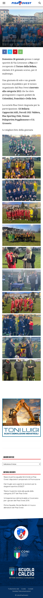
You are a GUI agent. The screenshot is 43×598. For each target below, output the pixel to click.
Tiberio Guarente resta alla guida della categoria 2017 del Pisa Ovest (18, 492)
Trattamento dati (13, 589)
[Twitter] (10, 52)
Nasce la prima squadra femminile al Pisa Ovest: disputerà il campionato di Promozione (22, 478)
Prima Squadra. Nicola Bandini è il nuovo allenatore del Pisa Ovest (20, 506)
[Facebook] (4, 52)
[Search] (40, 3)
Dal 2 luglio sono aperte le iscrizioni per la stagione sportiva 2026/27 (20, 485)
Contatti (30, 589)
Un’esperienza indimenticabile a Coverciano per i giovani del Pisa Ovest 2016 (21, 499)
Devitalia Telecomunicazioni (21, 591)
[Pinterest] (15, 52)
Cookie (23, 589)
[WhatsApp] (20, 52)
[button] (4, 3)
